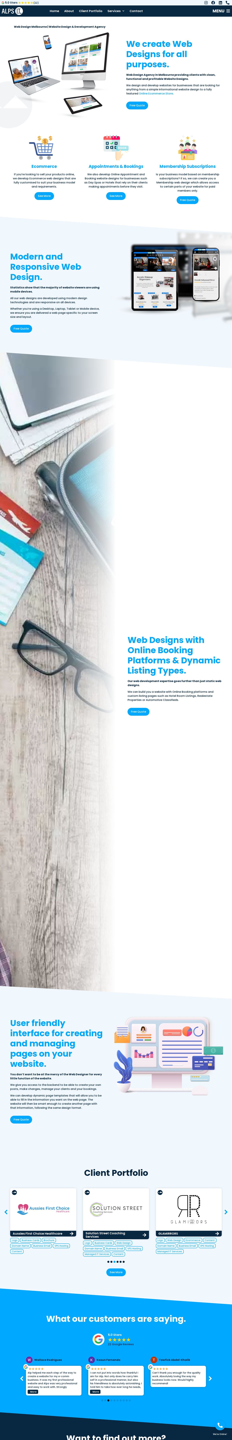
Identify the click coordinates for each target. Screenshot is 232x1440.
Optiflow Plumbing (173, 1233)
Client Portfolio (90, 11)
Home (54, 11)
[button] (226, 1212)
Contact (136, 11)
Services (114, 11)
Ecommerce (44, 166)
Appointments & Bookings (116, 166)
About (69, 11)
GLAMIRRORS (95, 1233)
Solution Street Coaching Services (32, 1235)
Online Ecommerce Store (156, 93)
